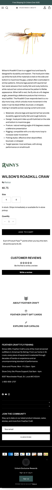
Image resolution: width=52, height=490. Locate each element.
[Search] (8, 7)
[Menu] (2, 7)
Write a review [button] (26, 272)
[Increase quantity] (14, 221)
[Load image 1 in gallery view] (26, 37)
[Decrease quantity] (4, 221)
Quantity (5, 216)
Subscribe (25, 437)
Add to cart (26, 232)
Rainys (8, 182)
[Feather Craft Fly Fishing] (26, 8)
